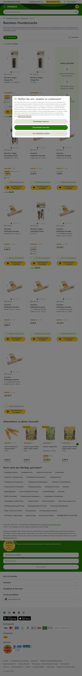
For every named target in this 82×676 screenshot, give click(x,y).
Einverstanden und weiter (41, 127)
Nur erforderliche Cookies (41, 133)
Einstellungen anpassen (41, 121)
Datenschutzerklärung (24, 116)
